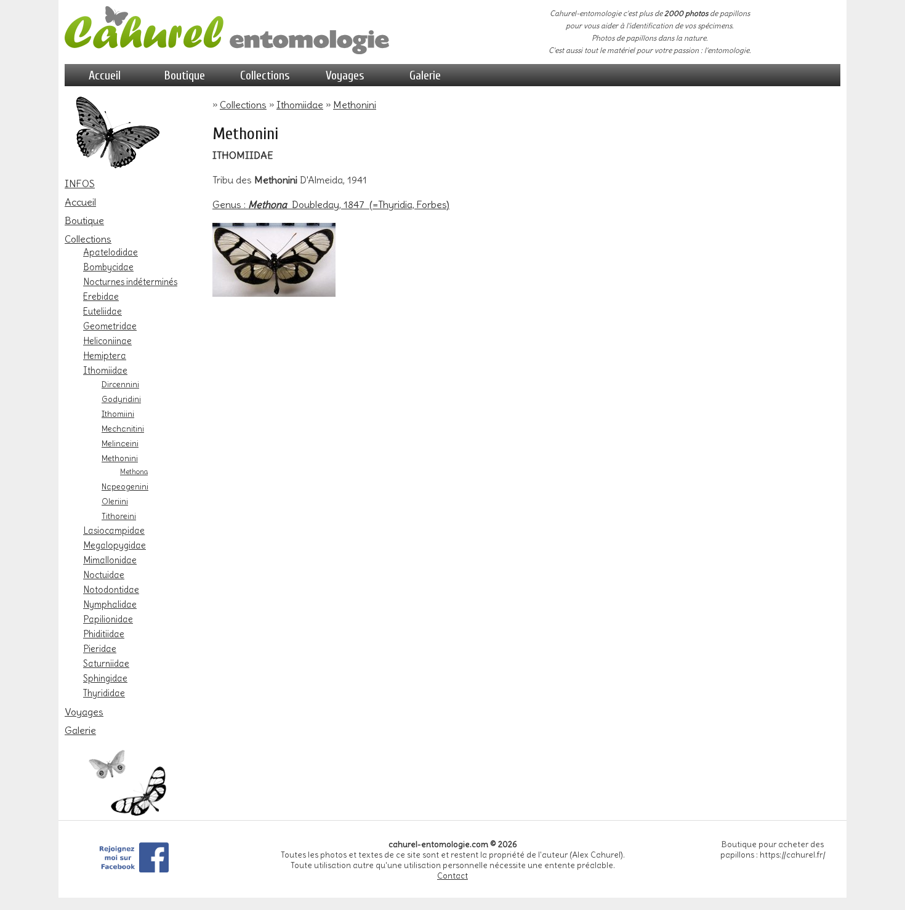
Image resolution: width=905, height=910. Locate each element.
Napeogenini (125, 486)
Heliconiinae (107, 341)
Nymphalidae (110, 604)
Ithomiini (118, 414)
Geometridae (110, 326)
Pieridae (99, 648)
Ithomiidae (105, 370)
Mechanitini (123, 428)
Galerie (425, 75)
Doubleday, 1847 (330, 204)
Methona (134, 471)
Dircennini (120, 384)
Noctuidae (103, 575)
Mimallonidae (110, 560)
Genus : (249, 204)
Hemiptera (104, 355)
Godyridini (121, 399)
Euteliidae (102, 311)
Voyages (345, 75)
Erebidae (101, 296)
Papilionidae (108, 619)
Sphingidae (105, 678)
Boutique (184, 75)
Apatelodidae (110, 252)
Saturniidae (106, 663)
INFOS (80, 183)
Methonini (120, 458)
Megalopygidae (114, 545)
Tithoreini (119, 516)
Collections (265, 75)
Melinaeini (120, 443)
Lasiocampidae (114, 530)
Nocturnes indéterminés (130, 282)
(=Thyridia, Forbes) (409, 204)
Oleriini (115, 501)
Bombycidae (108, 267)
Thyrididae (104, 693)
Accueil (105, 75)
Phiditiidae (103, 634)
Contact (452, 876)
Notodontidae (111, 589)
